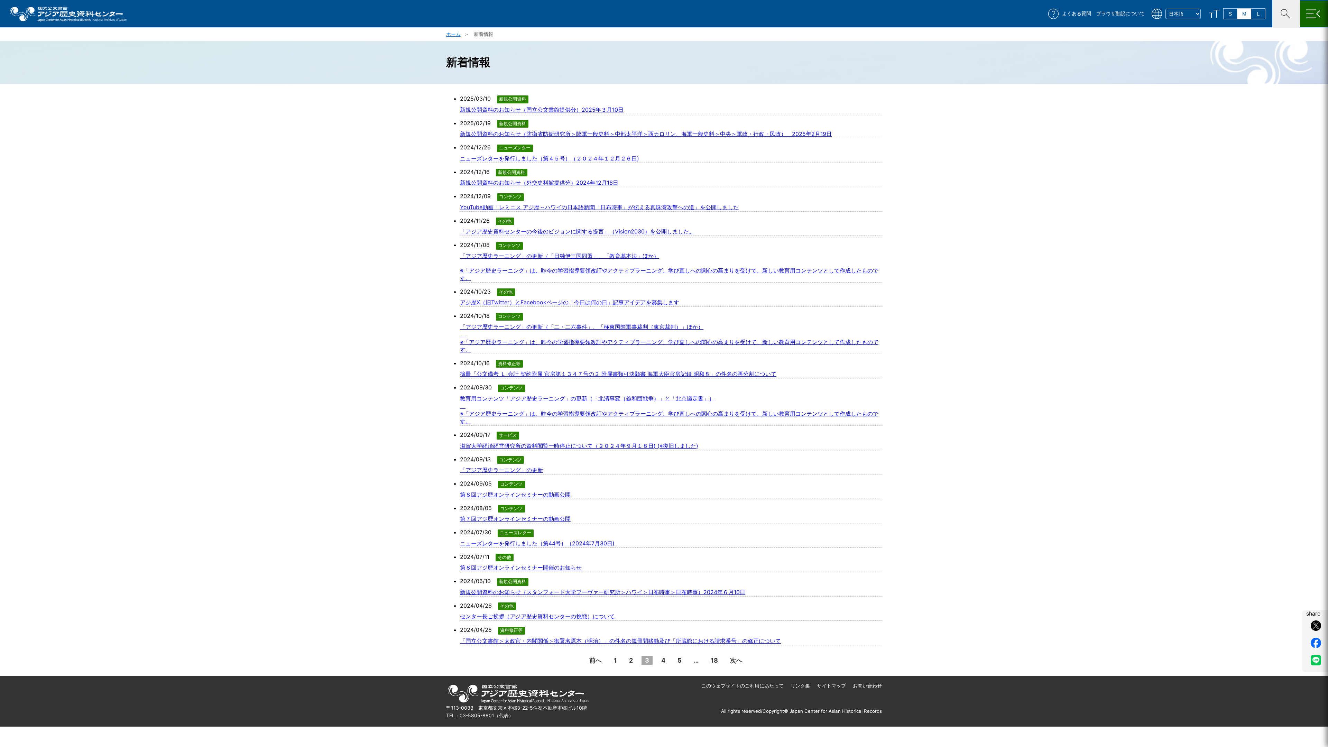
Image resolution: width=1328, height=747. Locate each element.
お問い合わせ (867, 686)
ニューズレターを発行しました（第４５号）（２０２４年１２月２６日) (549, 158)
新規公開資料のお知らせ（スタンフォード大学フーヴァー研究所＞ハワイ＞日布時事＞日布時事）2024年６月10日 (602, 592)
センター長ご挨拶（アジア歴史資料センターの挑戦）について (537, 616)
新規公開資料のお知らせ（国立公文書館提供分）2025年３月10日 (542, 109)
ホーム (453, 34)
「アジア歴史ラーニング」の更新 (501, 470)
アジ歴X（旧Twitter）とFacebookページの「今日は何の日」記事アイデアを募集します (569, 302)
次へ (736, 660)
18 (714, 660)
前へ (595, 660)
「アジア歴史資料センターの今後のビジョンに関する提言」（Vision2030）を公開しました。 (577, 231)
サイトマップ (831, 686)
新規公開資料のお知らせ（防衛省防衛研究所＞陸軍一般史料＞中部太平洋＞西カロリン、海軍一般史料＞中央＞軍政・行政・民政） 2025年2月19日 (646, 133)
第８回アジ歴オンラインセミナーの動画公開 (515, 494)
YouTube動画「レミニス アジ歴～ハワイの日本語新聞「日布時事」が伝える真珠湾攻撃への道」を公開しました (599, 207)
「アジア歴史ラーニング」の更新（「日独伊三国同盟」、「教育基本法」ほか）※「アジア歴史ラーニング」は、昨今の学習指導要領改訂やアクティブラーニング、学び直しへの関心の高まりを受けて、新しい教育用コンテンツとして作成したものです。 (669, 267)
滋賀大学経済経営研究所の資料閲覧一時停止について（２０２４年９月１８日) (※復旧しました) (579, 445)
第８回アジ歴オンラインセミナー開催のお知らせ (521, 567)
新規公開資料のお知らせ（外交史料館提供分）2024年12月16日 (539, 182)
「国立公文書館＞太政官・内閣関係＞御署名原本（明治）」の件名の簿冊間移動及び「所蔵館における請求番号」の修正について (620, 640)
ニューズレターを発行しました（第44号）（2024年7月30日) (537, 543)
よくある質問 (1076, 13)
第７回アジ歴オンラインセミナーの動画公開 (515, 518)
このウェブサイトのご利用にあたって (742, 686)
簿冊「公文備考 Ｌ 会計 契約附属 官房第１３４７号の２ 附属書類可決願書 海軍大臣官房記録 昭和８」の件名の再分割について (618, 373)
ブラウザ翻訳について (1120, 13)
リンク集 (800, 686)
